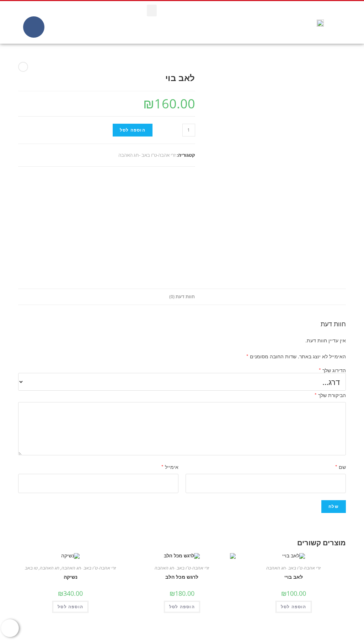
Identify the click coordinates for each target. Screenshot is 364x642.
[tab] (182, 297)
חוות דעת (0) (182, 297)
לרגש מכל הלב (181, 576)
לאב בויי (293, 576)
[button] (152, 10)
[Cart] (16, 22)
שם (340, 467)
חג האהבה (49, 568)
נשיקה (70, 576)
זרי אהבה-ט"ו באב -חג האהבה (147, 155)
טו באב (31, 568)
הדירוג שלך (332, 370)
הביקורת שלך (330, 395)
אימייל (169, 467)
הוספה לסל (132, 130)
